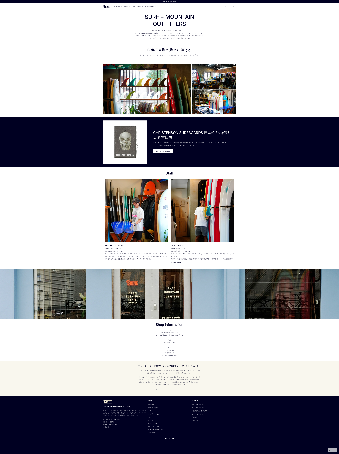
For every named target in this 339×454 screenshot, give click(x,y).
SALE (149, 411)
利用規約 (194, 417)
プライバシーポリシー (198, 414)
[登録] (183, 390)
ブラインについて (153, 423)
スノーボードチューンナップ (156, 429)
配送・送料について (198, 404)
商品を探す (151, 404)
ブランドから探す (153, 408)
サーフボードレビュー (154, 414)
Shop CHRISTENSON (163, 151)
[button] (117, 6)
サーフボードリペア (153, 426)
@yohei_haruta (176, 263)
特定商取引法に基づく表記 (199, 411)
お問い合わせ (151, 432)
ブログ (150, 417)
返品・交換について (198, 408)
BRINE (171, 450)
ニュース (150, 420)
